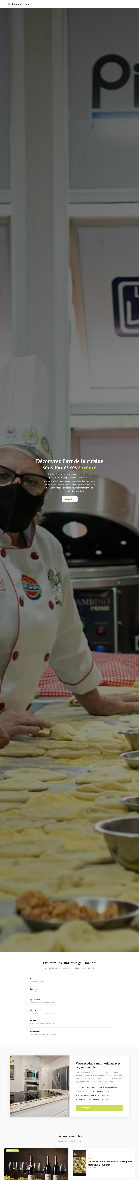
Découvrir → (69, 499)
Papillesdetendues (19, 3)
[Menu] (129, 4)
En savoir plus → (85, 1108)
